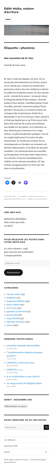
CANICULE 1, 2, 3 (15, 369)
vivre (23, 199)
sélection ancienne (36, 196)
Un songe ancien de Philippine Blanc (24, 383)
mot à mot (12, 308)
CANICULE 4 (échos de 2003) (20, 362)
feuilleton (11, 297)
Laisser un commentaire (37, 199)
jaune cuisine (13, 304)
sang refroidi (13, 318)
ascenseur (8, 199)
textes (10, 325)
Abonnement (13, 272)
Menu (8, 19)
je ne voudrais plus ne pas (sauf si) (23, 376)
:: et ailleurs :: (10, 440)
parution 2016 (11, 446)
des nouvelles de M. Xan (18, 58)
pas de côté (12, 315)
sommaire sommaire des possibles (23, 345)
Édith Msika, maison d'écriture (16, 460)
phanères (17, 199)
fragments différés (16, 301)
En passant (22, 196)
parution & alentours (17, 311)
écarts (7, 452)
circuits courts (13, 294)
